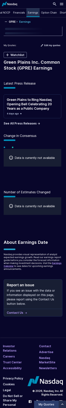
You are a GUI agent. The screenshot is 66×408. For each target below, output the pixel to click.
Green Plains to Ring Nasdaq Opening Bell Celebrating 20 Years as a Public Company (29, 104)
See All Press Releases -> (22, 123)
